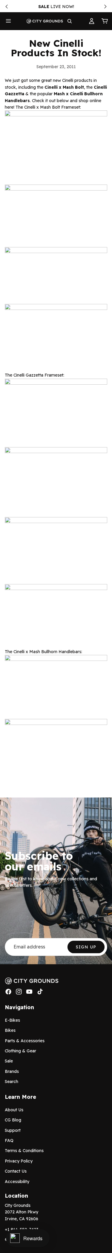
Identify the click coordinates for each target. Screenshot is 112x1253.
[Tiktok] (40, 991)
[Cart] (104, 21)
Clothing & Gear (20, 1051)
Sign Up (86, 947)
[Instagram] (18, 991)
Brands (12, 1071)
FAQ (9, 1140)
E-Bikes (12, 1020)
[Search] (69, 21)
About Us (14, 1109)
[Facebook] (8, 991)
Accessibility (17, 1181)
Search (11, 1081)
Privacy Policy (19, 1161)
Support (13, 1130)
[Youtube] (29, 991)
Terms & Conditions (24, 1150)
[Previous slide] (6, 6)
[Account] (91, 21)
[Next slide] (105, 6)
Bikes (10, 1030)
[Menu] (8, 21)
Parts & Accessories (25, 1040)
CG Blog (13, 1120)
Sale (9, 1061)
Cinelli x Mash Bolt (64, 87)
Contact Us (16, 1171)
